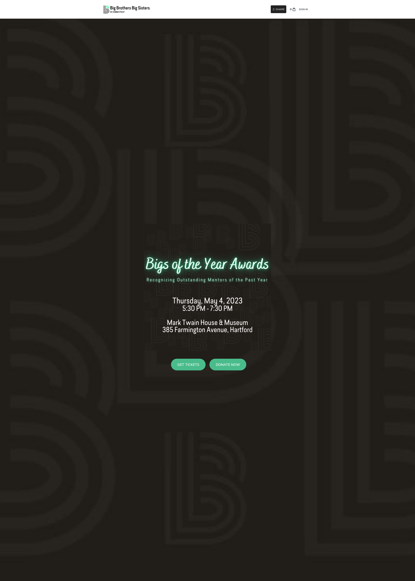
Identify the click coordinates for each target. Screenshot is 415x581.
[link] (127, 9)
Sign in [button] (303, 9)
